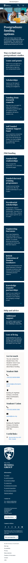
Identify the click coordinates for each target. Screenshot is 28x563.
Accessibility (7, 548)
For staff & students (8, 478)
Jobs (5, 560)
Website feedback (8, 493)
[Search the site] (18, 5)
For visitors (6, 475)
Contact (6, 557)
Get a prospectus (10, 537)
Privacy (6, 550)
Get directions (9, 517)
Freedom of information (9, 555)
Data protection (8, 553)
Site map (6, 546)
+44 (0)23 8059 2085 (13, 409)
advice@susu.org (12, 416)
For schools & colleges (9, 480)
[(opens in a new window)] (5, 527)
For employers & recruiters (10, 485)
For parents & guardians (10, 488)
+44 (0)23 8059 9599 (13, 377)
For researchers (8, 483)
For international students (10, 490)
